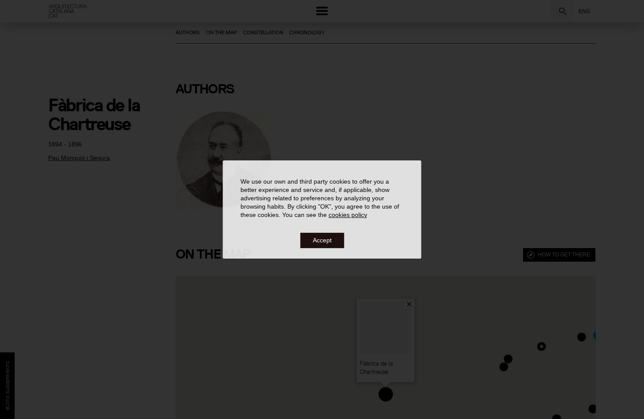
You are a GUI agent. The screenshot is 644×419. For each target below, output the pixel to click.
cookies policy (348, 215)
